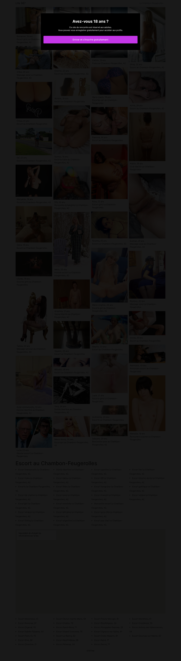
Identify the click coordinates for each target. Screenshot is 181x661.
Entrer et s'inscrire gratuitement (90, 39)
